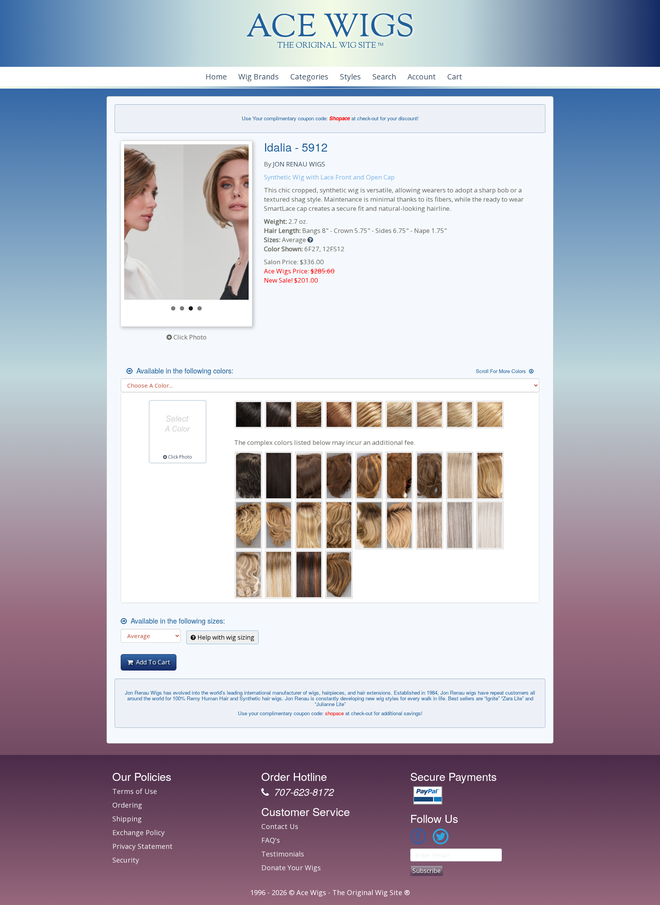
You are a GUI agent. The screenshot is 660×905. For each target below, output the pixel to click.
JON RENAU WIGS (299, 164)
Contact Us (279, 826)
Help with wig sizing (225, 637)
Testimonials (282, 853)
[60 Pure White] (489, 525)
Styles (350, 76)
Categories (309, 76)
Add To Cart (151, 662)
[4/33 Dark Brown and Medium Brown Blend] (278, 475)
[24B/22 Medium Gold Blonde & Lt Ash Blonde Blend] (429, 414)
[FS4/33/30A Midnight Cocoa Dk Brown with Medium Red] (308, 574)
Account (422, 76)
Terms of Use (134, 791)
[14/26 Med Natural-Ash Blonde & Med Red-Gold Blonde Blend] (369, 414)
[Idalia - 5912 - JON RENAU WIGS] (186, 222)
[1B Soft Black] (248, 414)
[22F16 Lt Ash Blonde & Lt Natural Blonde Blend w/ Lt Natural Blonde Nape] (399, 414)
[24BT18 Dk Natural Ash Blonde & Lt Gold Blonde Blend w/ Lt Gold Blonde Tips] (339, 525)
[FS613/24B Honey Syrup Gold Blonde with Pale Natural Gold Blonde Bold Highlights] (489, 414)
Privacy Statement (142, 846)
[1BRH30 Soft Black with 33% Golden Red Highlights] (278, 414)
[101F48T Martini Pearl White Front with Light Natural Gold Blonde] (459, 475)
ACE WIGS (330, 28)
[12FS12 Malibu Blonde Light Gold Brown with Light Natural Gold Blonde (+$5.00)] (489, 475)
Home (216, 76)
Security (125, 860)
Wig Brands (258, 76)
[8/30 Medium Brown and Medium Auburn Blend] (399, 475)
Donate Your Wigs (291, 867)
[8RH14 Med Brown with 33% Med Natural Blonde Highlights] (429, 475)
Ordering (127, 805)
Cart (454, 76)
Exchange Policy (138, 832)
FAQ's (270, 840)
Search (384, 76)
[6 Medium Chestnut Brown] (308, 475)
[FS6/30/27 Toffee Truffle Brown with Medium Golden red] (339, 574)
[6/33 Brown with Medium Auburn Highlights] (339, 475)
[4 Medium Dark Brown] (248, 475)
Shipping (127, 818)
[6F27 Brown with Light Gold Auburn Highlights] (369, 475)
